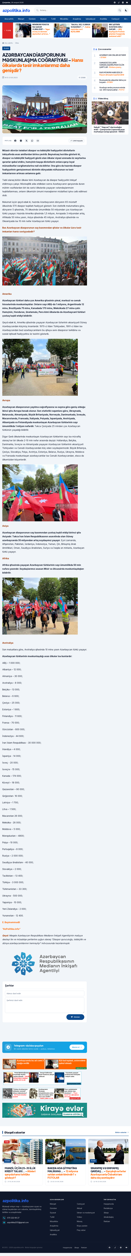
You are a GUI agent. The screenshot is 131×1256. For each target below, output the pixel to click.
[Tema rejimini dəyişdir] (126, 10)
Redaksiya (108, 1208)
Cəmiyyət (115, 19)
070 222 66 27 (13, 1218)
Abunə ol (75, 1047)
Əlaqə (106, 1213)
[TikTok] (115, 1247)
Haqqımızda (109, 1204)
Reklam (107, 1221)
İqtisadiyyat (90, 19)
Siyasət (43, 19)
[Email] (37, 140)
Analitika (103, 19)
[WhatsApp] (32, 140)
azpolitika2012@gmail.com (18, 1222)
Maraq (79, 1221)
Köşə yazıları (82, 1226)
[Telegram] (123, 2)
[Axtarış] (119, 10)
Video (79, 1217)
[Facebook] (114, 2)
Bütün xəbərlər (121, 1132)
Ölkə (17, 43)
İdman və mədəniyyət (86, 1213)
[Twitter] (119, 2)
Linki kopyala (78, 141)
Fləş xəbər (81, 1230)
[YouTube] (127, 2)
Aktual (79, 1208)
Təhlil (53, 19)
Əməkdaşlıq (108, 1217)
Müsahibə (64, 19)
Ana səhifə (9, 19)
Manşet (21, 19)
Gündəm (32, 19)
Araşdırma (77, 19)
